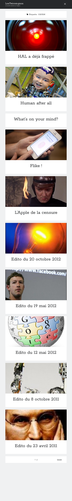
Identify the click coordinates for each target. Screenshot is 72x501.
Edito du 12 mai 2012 (36, 331)
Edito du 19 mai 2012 (36, 285)
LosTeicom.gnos (14, 3)
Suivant (59, 459)
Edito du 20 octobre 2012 (36, 238)
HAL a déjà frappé (36, 35)
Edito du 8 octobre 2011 (36, 378)
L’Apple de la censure (36, 191)
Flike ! (36, 144)
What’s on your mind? (36, 119)
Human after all (36, 82)
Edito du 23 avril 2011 (36, 425)
